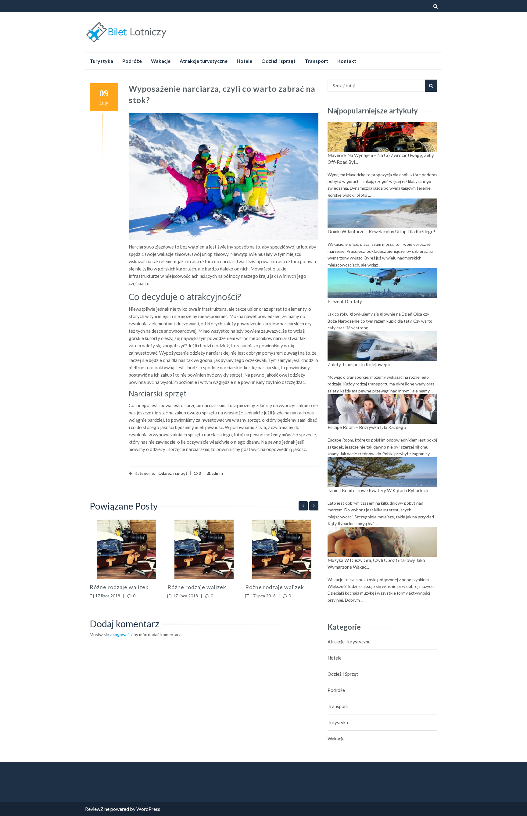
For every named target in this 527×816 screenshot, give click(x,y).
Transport (316, 61)
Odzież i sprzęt (278, 61)
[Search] (431, 86)
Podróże (132, 61)
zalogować (120, 634)
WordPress (148, 809)
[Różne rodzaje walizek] (126, 549)
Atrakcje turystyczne (204, 61)
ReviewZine (97, 809)
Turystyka (101, 61)
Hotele (244, 61)
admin (216, 473)
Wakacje (160, 61)
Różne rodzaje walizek (119, 587)
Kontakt (346, 61)
